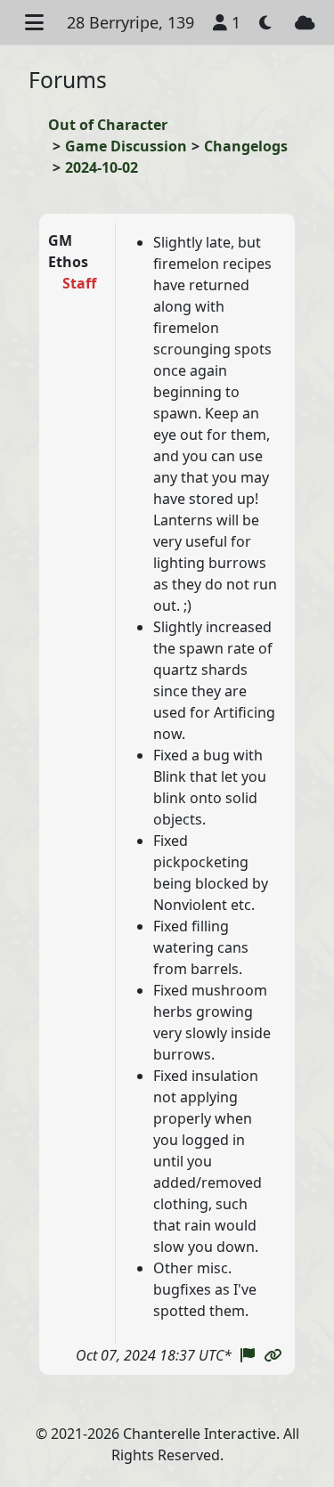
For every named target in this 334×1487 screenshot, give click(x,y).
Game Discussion (126, 146)
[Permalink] (272, 1355)
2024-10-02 (101, 167)
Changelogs (246, 146)
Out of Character (107, 124)
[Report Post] (247, 1355)
